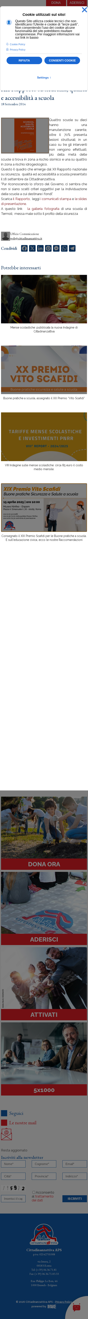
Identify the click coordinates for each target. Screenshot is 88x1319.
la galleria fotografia (43, 209)
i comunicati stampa (56, 199)
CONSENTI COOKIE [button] (62, 60)
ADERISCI (77, 3)
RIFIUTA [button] (24, 60)
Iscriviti (75, 1199)
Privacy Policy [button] (17, 49)
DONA (56, 3)
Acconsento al (43, 1196)
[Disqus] (44, 616)
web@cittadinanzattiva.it (26, 238)
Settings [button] (44, 77)
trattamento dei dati (43, 1198)
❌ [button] (84, 10)
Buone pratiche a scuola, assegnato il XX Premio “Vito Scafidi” (44, 398)
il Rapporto (21, 199)
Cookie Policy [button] (17, 44)
